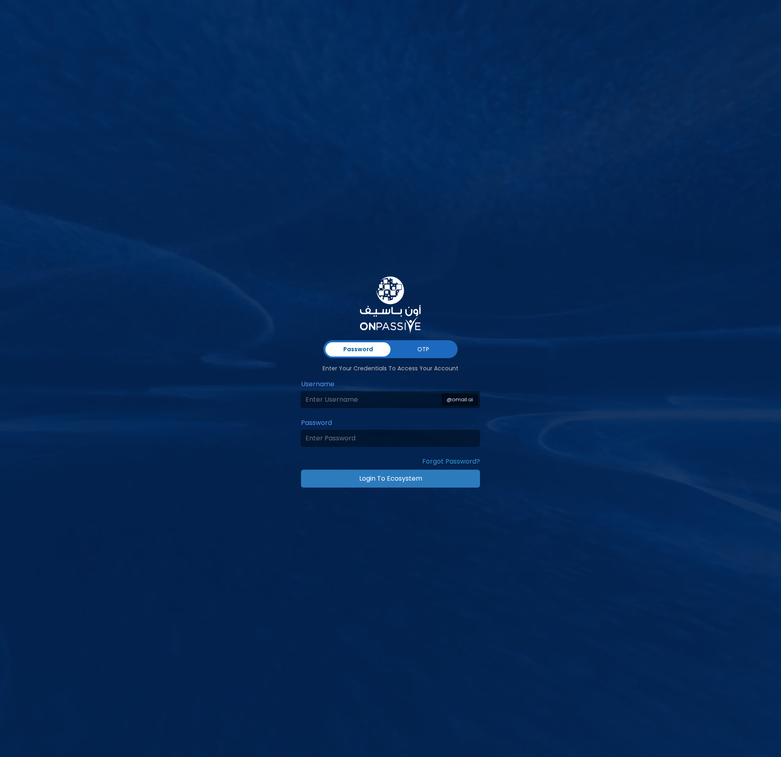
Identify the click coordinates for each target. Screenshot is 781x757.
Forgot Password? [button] (451, 461)
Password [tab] (358, 349)
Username (317, 384)
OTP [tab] (423, 349)
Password (316, 422)
